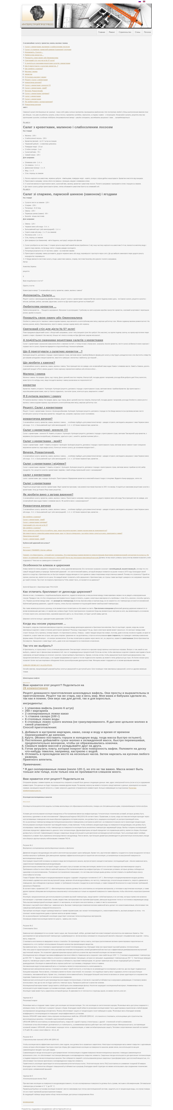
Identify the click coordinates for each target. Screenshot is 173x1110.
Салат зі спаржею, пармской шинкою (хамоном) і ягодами (48, 50)
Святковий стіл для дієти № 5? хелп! (40, 60)
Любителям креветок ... (34, 55)
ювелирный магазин (90, 558)
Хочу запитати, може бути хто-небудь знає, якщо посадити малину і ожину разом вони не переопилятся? (65, 531)
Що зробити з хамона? (34, 69)
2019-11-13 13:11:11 (26, 547)
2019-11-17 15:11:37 (26, 801)
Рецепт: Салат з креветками (36, 80)
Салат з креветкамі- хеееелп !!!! (38, 85)
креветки (28, 74)
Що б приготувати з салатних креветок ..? (41, 66)
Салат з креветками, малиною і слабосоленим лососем (47, 47)
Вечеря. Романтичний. (34, 91)
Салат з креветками (33, 99)
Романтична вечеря (33, 105)
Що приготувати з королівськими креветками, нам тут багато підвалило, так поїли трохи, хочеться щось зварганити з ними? (72, 533)
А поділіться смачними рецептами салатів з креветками (47, 63)
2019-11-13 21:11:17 (26, 682)
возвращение (28, 1102)
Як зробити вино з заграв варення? (39, 102)
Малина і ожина (31, 72)
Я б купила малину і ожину (35, 77)
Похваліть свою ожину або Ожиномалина (41, 58)
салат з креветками (33, 96)
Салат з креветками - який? (36, 88)
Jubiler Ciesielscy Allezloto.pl (37, 665)
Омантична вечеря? (31, 536)
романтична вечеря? (33, 82)
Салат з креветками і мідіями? (37, 94)
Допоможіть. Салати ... (34, 52)
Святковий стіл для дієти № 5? (35, 525)
